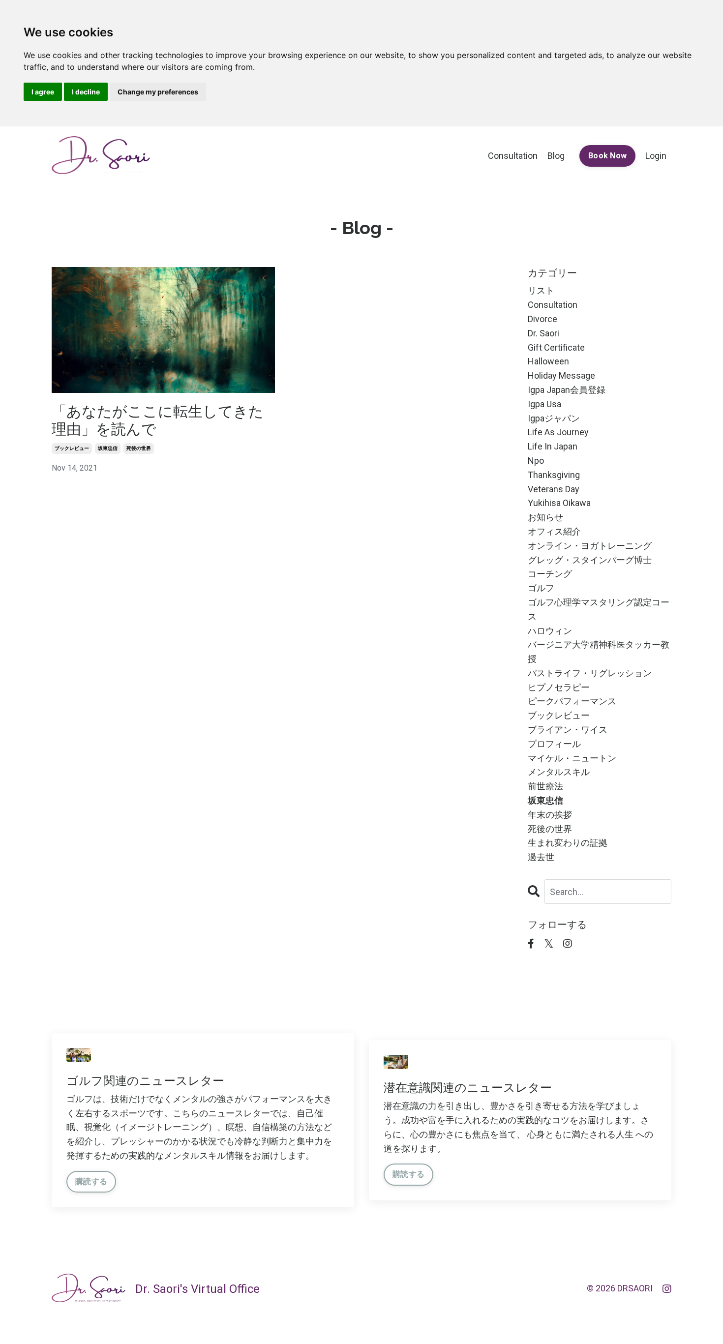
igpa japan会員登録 (566, 390)
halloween (548, 361)
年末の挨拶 (550, 814)
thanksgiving (554, 475)
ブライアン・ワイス (567, 729)
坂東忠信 (108, 448)
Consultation (513, 155)
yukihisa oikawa (559, 503)
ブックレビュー (72, 448)
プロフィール (554, 744)
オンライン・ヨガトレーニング (590, 545)
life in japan (552, 446)
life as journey (558, 432)
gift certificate (556, 347)
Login (655, 155)
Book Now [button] (607, 155)
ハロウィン (550, 631)
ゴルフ (541, 588)
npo (536, 460)
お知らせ (545, 517)
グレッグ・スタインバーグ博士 (590, 560)
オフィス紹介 (554, 531)
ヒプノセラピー (559, 687)
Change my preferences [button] (158, 92)
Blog (556, 155)
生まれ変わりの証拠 (567, 842)
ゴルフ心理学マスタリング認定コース (598, 609)
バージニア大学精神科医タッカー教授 (598, 651)
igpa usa (544, 404)
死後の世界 (138, 448)
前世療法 (545, 786)
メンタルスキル (559, 772)
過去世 (541, 857)
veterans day (553, 489)
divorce (542, 319)
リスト (541, 290)
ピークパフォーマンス (572, 701)
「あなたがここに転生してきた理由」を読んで (158, 420)
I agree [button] (42, 92)
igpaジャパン (554, 418)
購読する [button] (91, 1181)
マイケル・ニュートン (572, 758)
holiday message (561, 375)
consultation (552, 304)
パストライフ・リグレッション (590, 673)
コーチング (550, 573)
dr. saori (543, 333)
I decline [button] (86, 92)
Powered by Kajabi (642, 1319)
